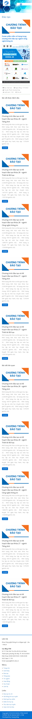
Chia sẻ (19, 92)
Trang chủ (7, 668)
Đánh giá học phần (9, 699)
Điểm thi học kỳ (8, 702)
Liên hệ (6, 686)
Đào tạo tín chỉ (8, 694)
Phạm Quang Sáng (14, 90)
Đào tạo (6, 16)
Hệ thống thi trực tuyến (11, 696)
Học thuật (7, 684)
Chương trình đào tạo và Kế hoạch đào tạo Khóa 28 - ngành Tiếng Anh (14, 119)
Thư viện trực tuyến (10, 704)
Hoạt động (7, 681)
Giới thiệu (7, 671)
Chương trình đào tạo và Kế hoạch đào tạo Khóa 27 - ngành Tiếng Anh (14, 276)
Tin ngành (7, 678)
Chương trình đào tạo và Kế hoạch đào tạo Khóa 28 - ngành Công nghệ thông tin (14, 222)
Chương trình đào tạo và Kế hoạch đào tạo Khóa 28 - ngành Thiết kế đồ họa (14, 172)
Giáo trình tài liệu (9, 707)
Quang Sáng (15, 717)
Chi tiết (5, 148)
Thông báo (7, 676)
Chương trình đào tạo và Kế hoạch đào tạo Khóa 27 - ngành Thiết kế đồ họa (14, 329)
